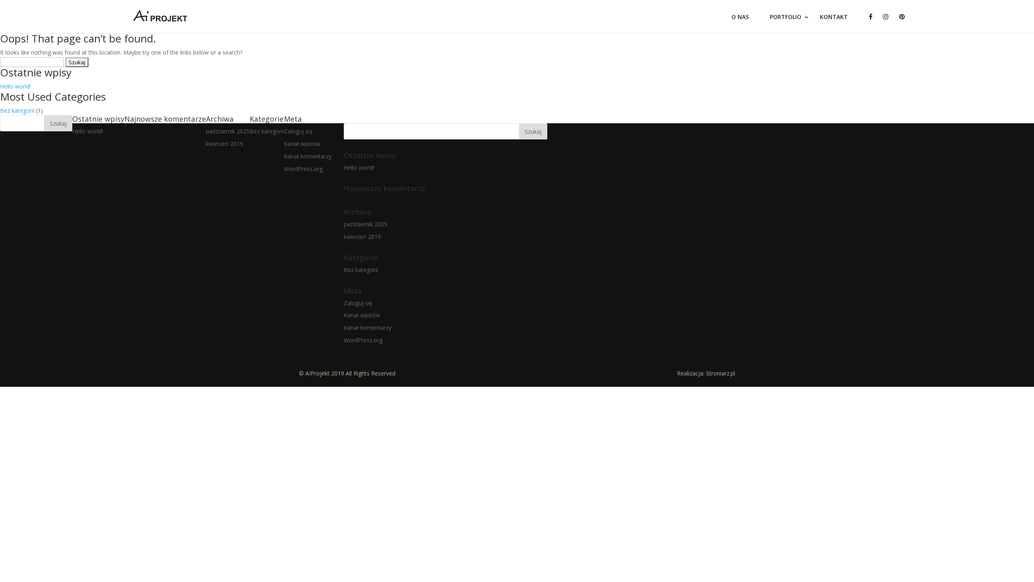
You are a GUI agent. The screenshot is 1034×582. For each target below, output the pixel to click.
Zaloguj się (298, 131)
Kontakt (834, 17)
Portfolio (785, 17)
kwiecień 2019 (224, 144)
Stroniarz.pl (720, 373)
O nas (740, 17)
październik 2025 (228, 131)
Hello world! (15, 86)
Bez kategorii (17, 110)
